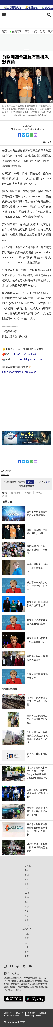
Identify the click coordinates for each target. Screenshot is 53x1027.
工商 (27, 956)
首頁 (4, 31)
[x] (24, 966)
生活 (27, 915)
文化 (27, 924)
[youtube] (30, 966)
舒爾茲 (39, 492)
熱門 (34, 31)
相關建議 (8, 1013)
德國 (4, 496)
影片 (27, 870)
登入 (30, 482)
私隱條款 (43, 1013)
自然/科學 (26, 929)
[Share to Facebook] (19, 135)
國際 (27, 884)
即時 (27, 31)
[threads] (18, 966)
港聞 (42, 31)
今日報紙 (27, 866)
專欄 (27, 897)
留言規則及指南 (5, 474)
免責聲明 (31, 1013)
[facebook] (11, 966)
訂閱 (48, 482)
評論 (27, 906)
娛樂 (27, 947)
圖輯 (27, 952)
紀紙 (27, 934)
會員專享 (17, 31)
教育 (27, 943)
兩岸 (50, 31)
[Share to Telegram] (27, 135)
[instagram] (5, 966)
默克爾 (28, 492)
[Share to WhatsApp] (31, 135)
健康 (27, 920)
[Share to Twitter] (23, 135)
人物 (27, 911)
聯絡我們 (19, 1013)
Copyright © (9, 1016)
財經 (27, 888)
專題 (27, 902)
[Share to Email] (35, 135)
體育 (27, 938)
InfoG (26, 893)
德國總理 (15, 492)
